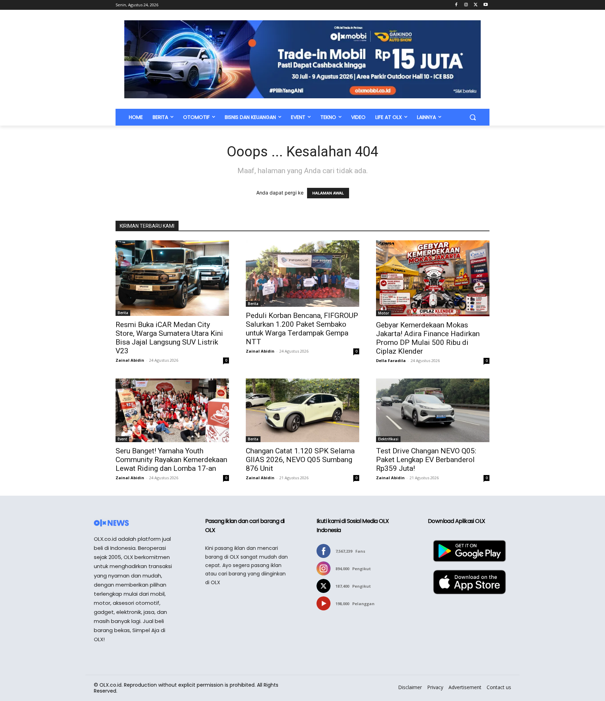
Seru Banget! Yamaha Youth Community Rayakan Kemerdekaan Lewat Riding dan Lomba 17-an (171, 460)
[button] (472, 117)
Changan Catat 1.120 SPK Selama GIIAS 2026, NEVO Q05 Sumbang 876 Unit (300, 460)
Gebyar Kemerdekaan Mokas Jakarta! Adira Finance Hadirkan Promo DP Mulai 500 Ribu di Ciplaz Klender (428, 338)
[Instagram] (466, 5)
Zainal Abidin (130, 360)
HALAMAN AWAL (328, 193)
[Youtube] (485, 5)
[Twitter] (476, 5)
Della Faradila (391, 360)
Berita (123, 312)
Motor (383, 313)
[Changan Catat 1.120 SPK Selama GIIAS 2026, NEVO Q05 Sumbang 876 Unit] (302, 410)
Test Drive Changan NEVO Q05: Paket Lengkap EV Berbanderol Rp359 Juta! (426, 460)
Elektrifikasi (388, 439)
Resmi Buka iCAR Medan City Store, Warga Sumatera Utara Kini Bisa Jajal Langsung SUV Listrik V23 (169, 337)
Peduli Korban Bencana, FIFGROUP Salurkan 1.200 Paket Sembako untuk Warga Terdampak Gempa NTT (302, 328)
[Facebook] (456, 5)
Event (122, 439)
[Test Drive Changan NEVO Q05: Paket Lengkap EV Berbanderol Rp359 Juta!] (432, 410)
